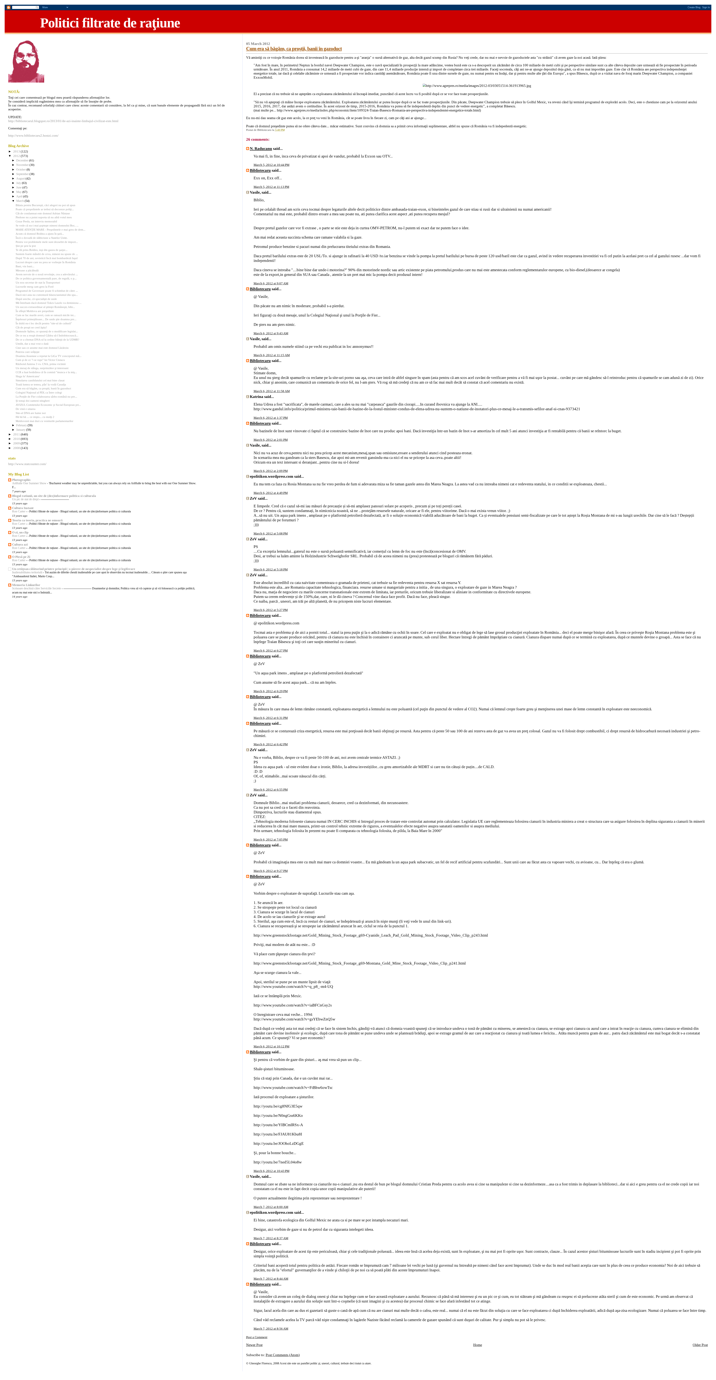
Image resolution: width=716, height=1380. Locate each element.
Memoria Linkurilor (26, 585)
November (22, 165)
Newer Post (254, 1345)
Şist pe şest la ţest (26, 245)
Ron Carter (19, 511)
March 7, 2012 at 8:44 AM (271, 1278)
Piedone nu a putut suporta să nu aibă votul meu (44, 217)
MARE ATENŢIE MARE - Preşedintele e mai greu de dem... (50, 229)
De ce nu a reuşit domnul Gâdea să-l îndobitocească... (47, 335)
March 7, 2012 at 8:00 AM (271, 1207)
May (19, 192)
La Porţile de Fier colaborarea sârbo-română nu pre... (46, 396)
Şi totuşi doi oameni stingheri (33, 400)
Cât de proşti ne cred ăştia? (31, 327)
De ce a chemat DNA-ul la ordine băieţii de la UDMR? (47, 339)
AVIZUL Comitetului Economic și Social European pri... (48, 404)
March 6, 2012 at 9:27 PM (271, 871)
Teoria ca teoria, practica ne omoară (37, 520)
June (19, 187)
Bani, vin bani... (25, 266)
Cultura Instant (23, 508)
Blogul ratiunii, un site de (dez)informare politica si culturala (54, 496)
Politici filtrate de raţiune (110, 22)
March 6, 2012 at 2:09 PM (271, 471)
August (21, 178)
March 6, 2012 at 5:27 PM (271, 610)
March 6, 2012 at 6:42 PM (271, 744)
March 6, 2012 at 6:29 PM (271, 691)
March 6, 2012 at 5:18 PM (271, 569)
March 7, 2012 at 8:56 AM (271, 1328)
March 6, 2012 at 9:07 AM (271, 283)
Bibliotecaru (260, 170)
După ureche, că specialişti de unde (36, 298)
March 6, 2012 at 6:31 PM (271, 718)
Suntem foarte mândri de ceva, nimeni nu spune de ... (47, 254)
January (21, 429)
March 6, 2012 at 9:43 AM (271, 333)
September (22, 174)
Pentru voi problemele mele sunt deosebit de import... (47, 241)
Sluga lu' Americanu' (28, 376)
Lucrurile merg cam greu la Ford (35, 286)
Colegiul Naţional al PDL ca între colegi (39, 392)
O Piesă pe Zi (21, 557)
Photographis (21, 480)
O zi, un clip (20, 532)
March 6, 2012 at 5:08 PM (271, 533)
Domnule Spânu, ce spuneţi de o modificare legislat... (47, 331)
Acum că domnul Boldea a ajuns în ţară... (40, 233)
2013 (17, 151)
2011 (17, 434)
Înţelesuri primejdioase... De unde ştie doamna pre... (46, 319)
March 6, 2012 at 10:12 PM (271, 1046)
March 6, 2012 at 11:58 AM (272, 391)
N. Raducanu (261, 148)
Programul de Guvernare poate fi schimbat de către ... (47, 290)
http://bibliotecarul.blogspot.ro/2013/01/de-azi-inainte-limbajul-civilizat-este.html (63, 121)
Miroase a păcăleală (27, 270)
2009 (17, 443)
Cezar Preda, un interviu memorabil (36, 221)
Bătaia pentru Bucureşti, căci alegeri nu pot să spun (45, 205)
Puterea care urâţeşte (28, 351)
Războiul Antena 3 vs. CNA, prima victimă (41, 364)
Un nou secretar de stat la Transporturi (38, 282)
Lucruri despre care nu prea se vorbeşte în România (46, 262)
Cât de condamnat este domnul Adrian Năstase (43, 213)
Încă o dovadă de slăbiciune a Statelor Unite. (42, 237)
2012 (17, 156)
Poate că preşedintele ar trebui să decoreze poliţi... (45, 209)
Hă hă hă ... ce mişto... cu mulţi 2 (35, 416)
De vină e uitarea (25, 408)
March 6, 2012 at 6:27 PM (271, 650)
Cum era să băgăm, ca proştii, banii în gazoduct (294, 48)
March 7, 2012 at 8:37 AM (271, 1238)
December (22, 160)
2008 (17, 448)
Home (477, 1345)
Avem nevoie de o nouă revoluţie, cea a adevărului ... (47, 274)
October (21, 169)
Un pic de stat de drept (25, 499)
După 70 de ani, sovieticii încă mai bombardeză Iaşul (47, 258)
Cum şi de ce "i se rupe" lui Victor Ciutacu (40, 359)
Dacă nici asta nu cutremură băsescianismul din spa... (47, 294)
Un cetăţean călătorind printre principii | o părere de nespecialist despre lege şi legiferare (73, 569)
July (19, 183)
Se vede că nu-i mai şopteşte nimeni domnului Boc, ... (47, 225)
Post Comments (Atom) (283, 1355)
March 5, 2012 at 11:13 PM (271, 187)
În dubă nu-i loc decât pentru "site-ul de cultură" (44, 323)
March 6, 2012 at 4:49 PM (271, 493)
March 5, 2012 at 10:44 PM (271, 165)
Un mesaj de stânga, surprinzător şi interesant (42, 368)
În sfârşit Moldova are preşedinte (35, 311)
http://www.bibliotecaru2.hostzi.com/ (33, 135)
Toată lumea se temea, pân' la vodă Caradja (41, 384)
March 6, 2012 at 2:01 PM (271, 440)
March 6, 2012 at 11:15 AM (272, 355)
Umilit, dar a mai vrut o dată (32, 343)
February (22, 425)
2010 (17, 439)
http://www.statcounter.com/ (27, 464)
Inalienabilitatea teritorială (27, 572)
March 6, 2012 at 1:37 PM (271, 418)
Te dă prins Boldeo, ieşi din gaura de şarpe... (41, 249)
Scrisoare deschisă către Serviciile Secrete (37, 588)
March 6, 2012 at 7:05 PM (271, 839)
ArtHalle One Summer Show (29, 483)
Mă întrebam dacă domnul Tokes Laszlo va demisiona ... (48, 302)
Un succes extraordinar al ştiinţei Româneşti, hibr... (45, 306)
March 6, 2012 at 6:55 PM (271, 789)
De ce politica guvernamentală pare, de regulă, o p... (46, 278)
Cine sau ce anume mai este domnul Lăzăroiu (42, 347)
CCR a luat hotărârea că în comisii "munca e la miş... (46, 372)
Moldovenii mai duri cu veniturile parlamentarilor (44, 421)
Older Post (700, 1345)
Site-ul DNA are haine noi (31, 413)
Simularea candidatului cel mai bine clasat (40, 380)
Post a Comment (256, 1337)
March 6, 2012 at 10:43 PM (271, 1171)
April (19, 196)
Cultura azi (20, 544)
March (20, 201)
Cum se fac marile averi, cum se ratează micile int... (46, 315)
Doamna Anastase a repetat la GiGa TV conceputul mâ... (48, 355)
